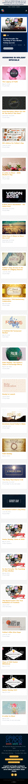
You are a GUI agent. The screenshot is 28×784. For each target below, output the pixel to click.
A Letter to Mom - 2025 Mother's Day (11, 174)
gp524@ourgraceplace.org (13, 759)
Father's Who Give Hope (11, 632)
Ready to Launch (8, 394)
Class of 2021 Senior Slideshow (10, 663)
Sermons (13, 6)
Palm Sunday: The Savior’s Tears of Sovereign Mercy (12, 363)
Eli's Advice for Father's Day (13, 143)
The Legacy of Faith (10, 82)
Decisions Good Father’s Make (14, 424)
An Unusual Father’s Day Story (13, 509)
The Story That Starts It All (12, 480)
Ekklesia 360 (14, 782)
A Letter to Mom (8, 716)
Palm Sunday (7, 454)
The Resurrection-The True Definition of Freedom (12, 601)
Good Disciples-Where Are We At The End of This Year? (13, 112)
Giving (9, 6)
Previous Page (8, 48)
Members (18, 6)
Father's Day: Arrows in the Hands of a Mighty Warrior (12, 268)
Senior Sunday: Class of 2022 (13, 539)
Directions (13, 756)
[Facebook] (12, 774)
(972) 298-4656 (13, 762)
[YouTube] (15, 774)
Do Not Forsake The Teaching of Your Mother (13, 570)
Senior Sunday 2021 (9, 690)
